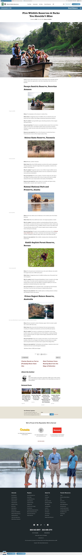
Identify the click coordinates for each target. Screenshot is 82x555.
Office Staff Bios (47, 504)
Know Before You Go (63, 511)
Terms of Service (47, 513)
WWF (36, 19)
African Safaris (29, 497)
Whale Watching (13, 508)
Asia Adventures (29, 508)
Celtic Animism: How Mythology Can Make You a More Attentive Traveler (26, 398)
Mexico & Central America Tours (32, 511)
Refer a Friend (47, 509)
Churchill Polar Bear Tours (31, 495)
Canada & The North (30, 502)
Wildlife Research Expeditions (15, 519)
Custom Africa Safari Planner (15, 517)
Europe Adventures (30, 515)
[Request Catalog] (11, 554)
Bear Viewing (13, 506)
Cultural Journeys (14, 500)
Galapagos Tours (29, 504)
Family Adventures (14, 502)
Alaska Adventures (30, 500)
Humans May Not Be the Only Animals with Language (36, 397)
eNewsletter (68, 4)
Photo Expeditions (14, 497)
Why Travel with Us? (48, 500)
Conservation (47, 497)
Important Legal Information (64, 508)
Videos (61, 495)
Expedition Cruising (14, 504)
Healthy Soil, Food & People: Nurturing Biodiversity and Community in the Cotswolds (46, 398)
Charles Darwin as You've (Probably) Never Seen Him (29, 363)
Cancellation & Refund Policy (64, 509)
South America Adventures (31, 513)
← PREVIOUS (25, 357)
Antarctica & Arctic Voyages (31, 506)
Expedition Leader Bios (48, 502)
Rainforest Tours (13, 509)
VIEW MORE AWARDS (41, 441)
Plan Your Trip (62, 500)
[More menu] (53, 4)
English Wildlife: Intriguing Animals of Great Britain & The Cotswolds (55, 398)
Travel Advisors (62, 513)
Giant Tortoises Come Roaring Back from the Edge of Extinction (50, 363)
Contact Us (46, 508)
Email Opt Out (47, 511)
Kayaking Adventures (14, 515)
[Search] (63, 4)
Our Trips (46, 495)
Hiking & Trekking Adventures (15, 513)
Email (42, 412)
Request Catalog (76, 4)
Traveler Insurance (63, 502)
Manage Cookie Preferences (49, 517)
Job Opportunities (47, 506)
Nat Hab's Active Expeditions (15, 511)
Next (52, 414)
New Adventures (13, 495)
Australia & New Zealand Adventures (32, 509)
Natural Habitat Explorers (64, 504)
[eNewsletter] (21, 554)
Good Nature (73, 8)
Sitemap (61, 515)
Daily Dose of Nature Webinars (64, 497)
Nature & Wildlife (48, 19)
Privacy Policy (56, 414)
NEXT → (58, 357)
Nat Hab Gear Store (63, 506)
